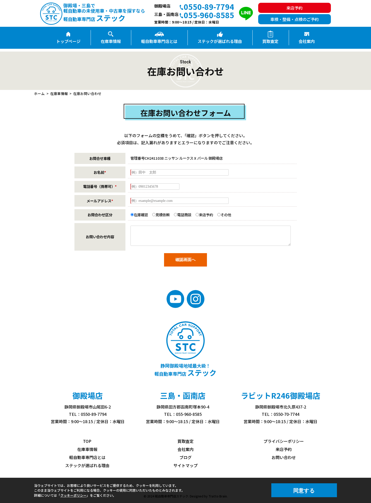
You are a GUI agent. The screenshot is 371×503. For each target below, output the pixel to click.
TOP (87, 441)
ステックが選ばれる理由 (220, 41)
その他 (226, 214)
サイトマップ (185, 465)
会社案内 (307, 41)
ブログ (185, 457)
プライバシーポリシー (283, 441)
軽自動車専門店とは (159, 41)
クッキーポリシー (73, 495)
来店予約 (206, 214)
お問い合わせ (284, 457)
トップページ (68, 41)
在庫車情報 (111, 41)
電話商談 (184, 214)
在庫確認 (141, 214)
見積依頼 (162, 214)
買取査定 (270, 41)
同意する (304, 490)
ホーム (39, 93)
